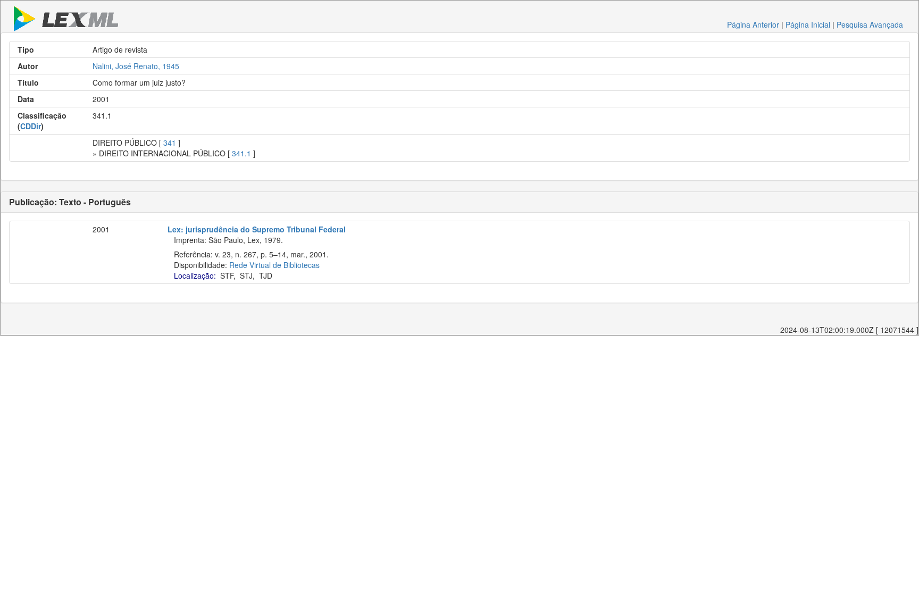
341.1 (241, 153)
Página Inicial (808, 24)
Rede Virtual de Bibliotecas (274, 265)
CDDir (30, 126)
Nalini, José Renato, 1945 (136, 66)
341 (169, 142)
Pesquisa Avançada (870, 24)
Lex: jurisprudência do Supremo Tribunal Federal (257, 229)
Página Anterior (753, 24)
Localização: (195, 275)
